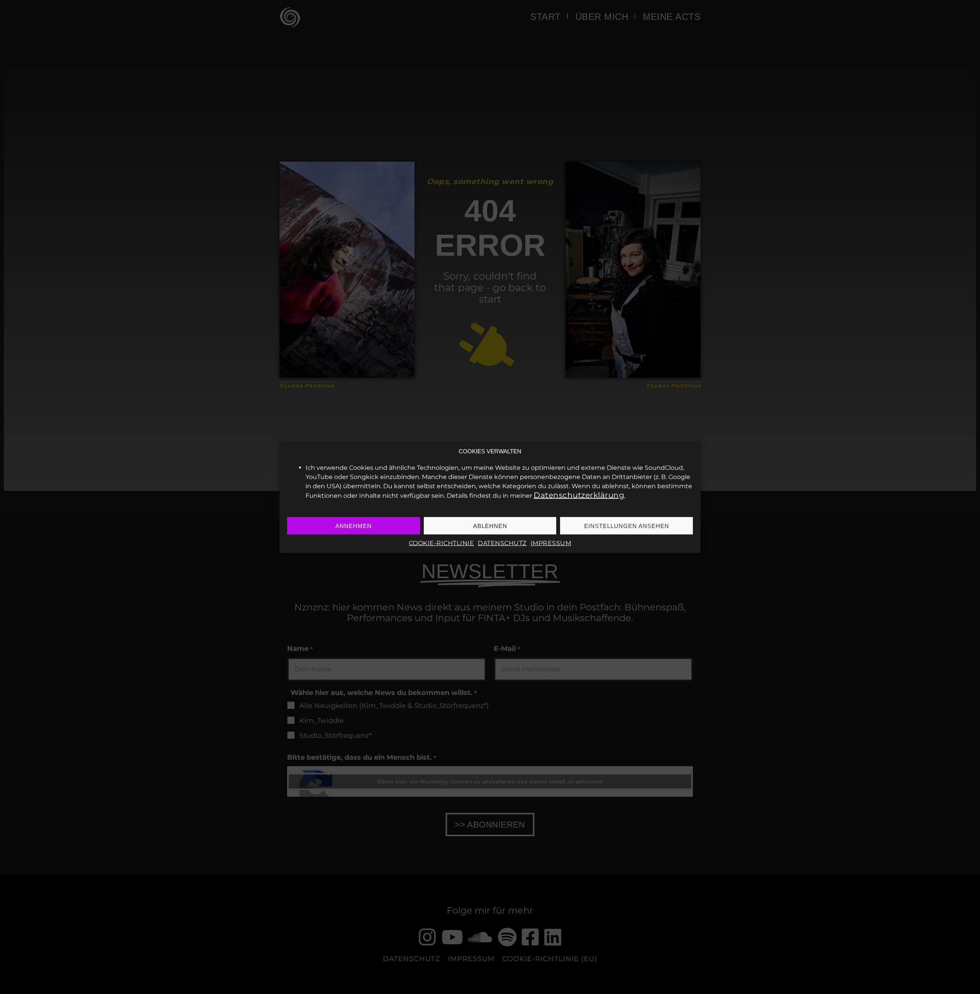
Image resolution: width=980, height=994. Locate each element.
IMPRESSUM (551, 543)
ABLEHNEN (490, 525)
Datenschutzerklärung (579, 495)
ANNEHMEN (353, 525)
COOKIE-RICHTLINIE (441, 543)
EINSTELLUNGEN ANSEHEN (626, 525)
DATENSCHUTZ (502, 543)
